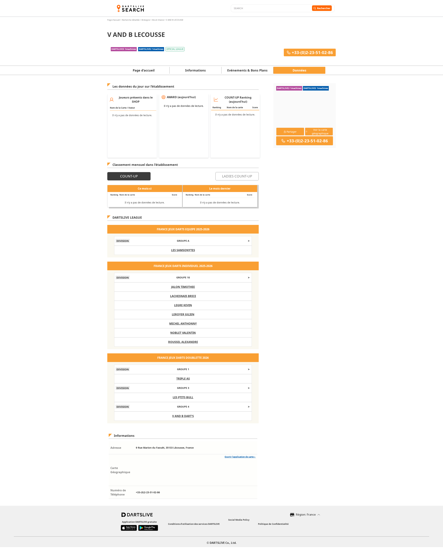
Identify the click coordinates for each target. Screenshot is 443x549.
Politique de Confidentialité (273, 523)
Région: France (306, 514)
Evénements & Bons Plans (247, 70)
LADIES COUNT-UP (237, 176)
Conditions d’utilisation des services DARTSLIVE (194, 523)
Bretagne (146, 20)
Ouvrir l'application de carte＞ (240, 456)
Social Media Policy (238, 519)
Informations (195, 70)
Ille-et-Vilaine (158, 20)
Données (299, 70)
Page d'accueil (113, 20)
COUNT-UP (129, 176)
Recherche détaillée (131, 20)
